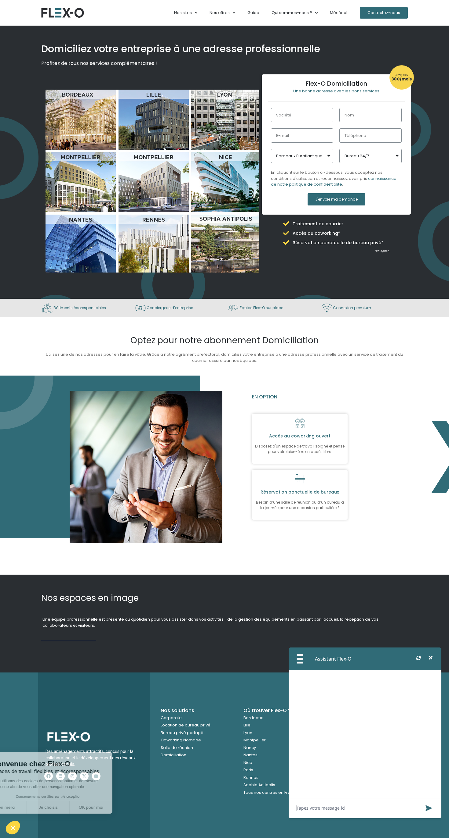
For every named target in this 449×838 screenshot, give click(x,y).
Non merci (27, 807)
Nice (247, 762)
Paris (248, 770)
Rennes (250, 777)
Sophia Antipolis (259, 785)
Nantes (250, 755)
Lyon (247, 733)
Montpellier (254, 740)
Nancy (249, 748)
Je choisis (70, 807)
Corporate (171, 718)
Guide (253, 13)
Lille (246, 725)
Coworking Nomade (181, 740)
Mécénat (339, 13)
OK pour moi (113, 807)
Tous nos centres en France (270, 792)
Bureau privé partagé (182, 733)
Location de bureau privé (185, 725)
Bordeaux (253, 718)
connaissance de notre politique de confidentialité (333, 181)
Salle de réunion (177, 748)
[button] (12, 827)
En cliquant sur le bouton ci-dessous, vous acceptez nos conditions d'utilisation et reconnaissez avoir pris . (333, 178)
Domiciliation (173, 755)
